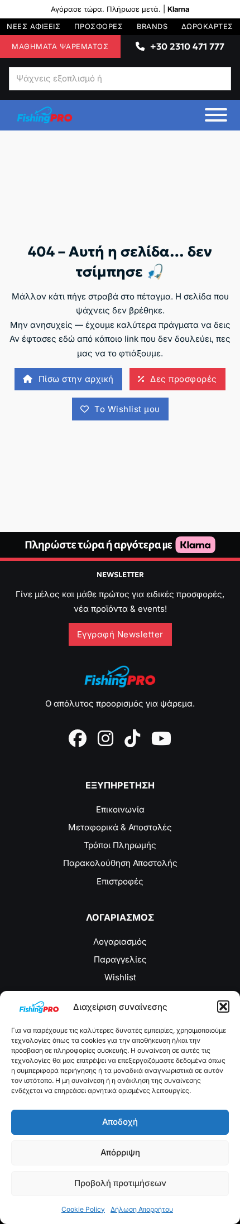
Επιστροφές (120, 881)
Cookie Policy (83, 1209)
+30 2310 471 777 (187, 46)
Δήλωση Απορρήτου (142, 1209)
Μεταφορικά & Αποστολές (120, 827)
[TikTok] (132, 738)
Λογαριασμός (120, 941)
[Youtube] (161, 738)
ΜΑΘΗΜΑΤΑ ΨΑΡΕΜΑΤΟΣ (60, 46)
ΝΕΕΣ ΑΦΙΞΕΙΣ (33, 26)
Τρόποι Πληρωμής (120, 845)
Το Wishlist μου (127, 409)
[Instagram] (105, 738)
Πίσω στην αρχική (76, 379)
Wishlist (120, 977)
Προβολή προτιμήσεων (120, 1183)
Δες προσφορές (183, 379)
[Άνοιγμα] (216, 115)
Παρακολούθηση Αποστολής (120, 863)
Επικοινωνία (120, 809)
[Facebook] (77, 738)
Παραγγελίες (120, 959)
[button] (223, 1006)
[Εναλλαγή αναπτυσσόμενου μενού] (140, 46)
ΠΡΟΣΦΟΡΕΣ (98, 26)
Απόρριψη (120, 1152)
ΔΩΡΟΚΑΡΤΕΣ (207, 26)
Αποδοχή (120, 1121)
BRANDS (152, 26)
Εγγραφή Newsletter (120, 634)
